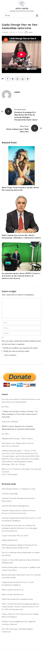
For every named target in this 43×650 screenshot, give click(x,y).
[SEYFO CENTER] (21, 4)
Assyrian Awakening (10, 494)
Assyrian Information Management (15, 506)
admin (30, 32)
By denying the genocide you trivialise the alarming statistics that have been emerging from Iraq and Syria (19, 528)
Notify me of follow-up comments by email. (21, 348)
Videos (5, 32)
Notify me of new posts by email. (16, 351)
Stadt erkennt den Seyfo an (12, 590)
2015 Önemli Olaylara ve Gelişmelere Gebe (18, 489)
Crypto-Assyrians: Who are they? (15, 535)
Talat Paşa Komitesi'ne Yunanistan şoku (17, 599)
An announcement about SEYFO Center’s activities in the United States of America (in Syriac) (21, 275)
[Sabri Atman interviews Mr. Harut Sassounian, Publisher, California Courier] (21, 213)
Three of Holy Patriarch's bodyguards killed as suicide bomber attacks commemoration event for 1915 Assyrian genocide (20, 606)
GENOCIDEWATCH (9, 540)
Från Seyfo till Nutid (10, 422)
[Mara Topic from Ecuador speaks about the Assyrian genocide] (21, 165)
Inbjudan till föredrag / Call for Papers (17, 438)
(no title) (5, 407)
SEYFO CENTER (22, 8)
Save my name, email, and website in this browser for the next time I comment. (21, 342)
